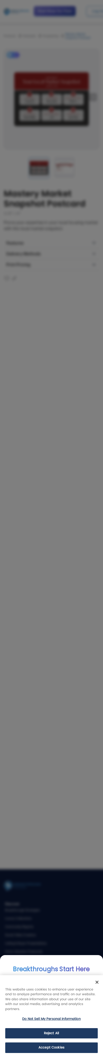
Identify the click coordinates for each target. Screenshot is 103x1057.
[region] (51, 1016)
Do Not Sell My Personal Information (51, 1019)
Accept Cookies (51, 1047)
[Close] (97, 982)
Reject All (51, 1033)
